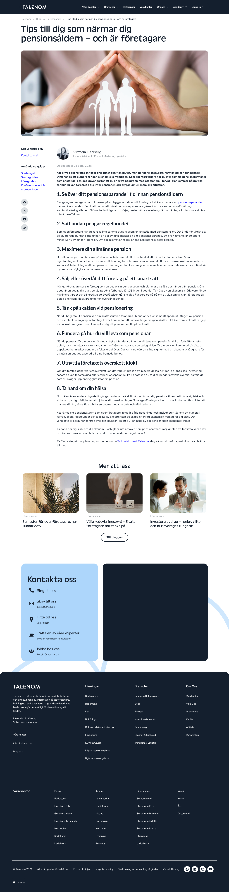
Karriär (189, 749)
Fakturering (91, 765)
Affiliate (190, 757)
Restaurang (141, 757)
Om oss (161, 7)
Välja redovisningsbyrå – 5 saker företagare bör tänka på (111, 523)
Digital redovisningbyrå (97, 781)
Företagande (30, 516)
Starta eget (28, 173)
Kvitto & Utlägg (93, 773)
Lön (87, 742)
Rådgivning (91, 734)
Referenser (129, 7)
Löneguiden (28, 181)
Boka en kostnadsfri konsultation (54, 638)
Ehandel (139, 742)
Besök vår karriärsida (48, 654)
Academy (178, 7)
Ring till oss (46, 590)
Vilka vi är (191, 734)
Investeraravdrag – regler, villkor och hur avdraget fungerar (176, 523)
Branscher (109, 7)
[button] (24, 202)
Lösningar (92, 716)
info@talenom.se (46, 607)
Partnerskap (192, 765)
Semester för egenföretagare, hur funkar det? (50, 523)
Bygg (137, 734)
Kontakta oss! (29, 155)
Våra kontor (146, 7)
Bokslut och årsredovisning (99, 757)
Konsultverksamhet (145, 749)
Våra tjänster (89, 7)
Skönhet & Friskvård (145, 765)
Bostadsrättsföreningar (147, 726)
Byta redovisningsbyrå (97, 788)
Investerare (192, 742)
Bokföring (90, 749)
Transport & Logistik (145, 773)
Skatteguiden (29, 177)
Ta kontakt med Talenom (133, 441)
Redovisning (91, 726)
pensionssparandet (190, 202)
